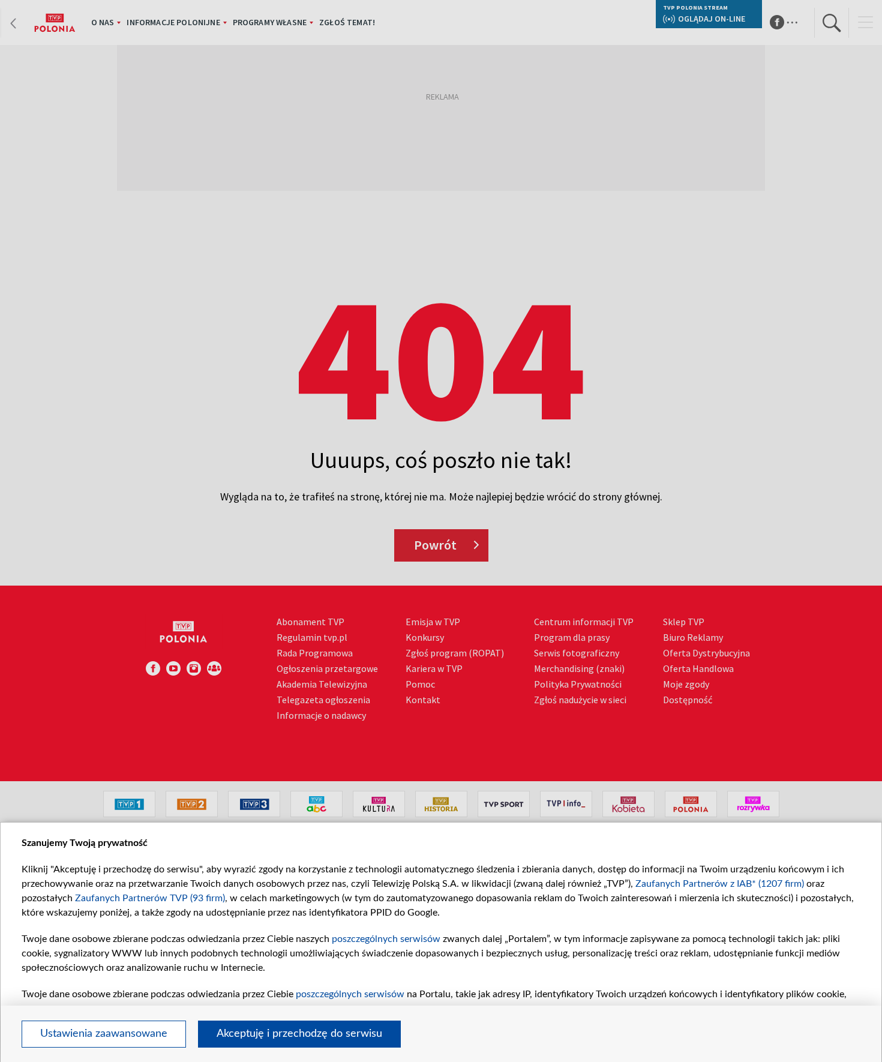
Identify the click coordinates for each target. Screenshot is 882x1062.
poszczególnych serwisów (386, 939)
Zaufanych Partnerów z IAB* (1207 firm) (719, 884)
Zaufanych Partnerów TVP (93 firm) (150, 898)
